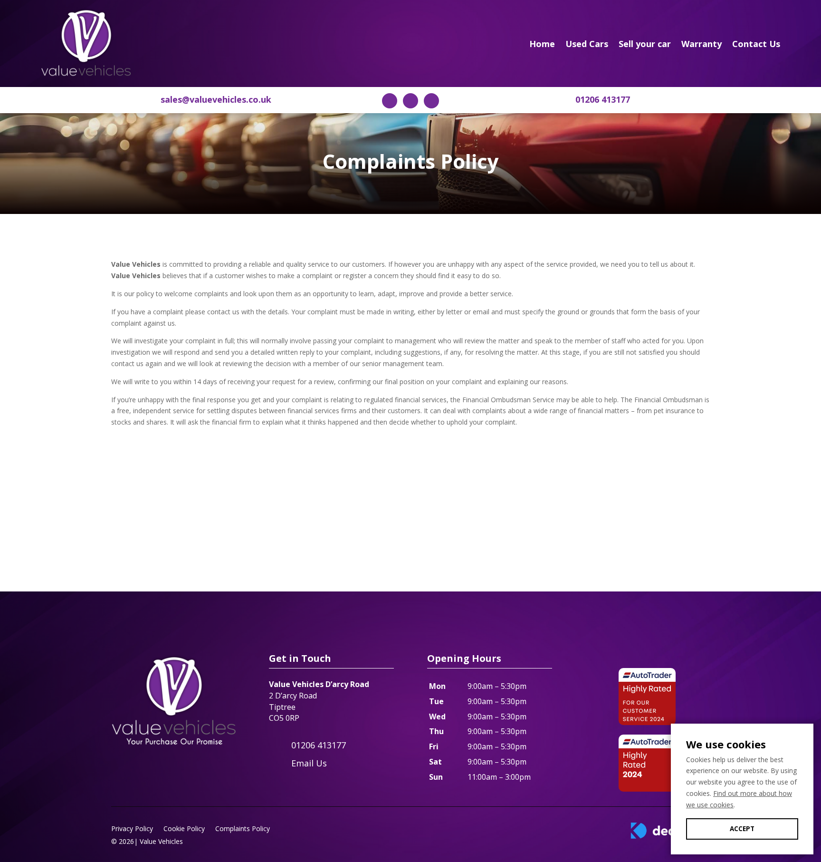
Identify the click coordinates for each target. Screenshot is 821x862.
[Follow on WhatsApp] (389, 100)
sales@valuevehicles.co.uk (216, 99)
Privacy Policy (132, 829)
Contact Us (756, 43)
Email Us (309, 763)
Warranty (701, 43)
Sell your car (645, 43)
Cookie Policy (184, 829)
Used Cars (586, 43)
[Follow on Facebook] (410, 100)
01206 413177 (602, 99)
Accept (742, 828)
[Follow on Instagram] (431, 100)
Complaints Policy (242, 829)
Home (542, 43)
